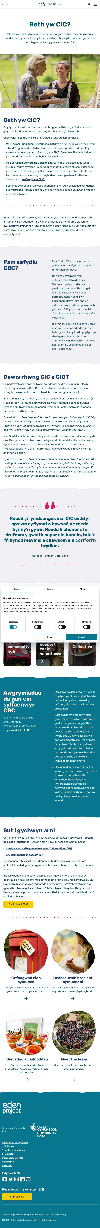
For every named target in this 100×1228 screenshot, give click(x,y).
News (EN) (7, 1165)
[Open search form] (89, 4)
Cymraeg (6, 4)
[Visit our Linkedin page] (22, 1179)
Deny (49, 637)
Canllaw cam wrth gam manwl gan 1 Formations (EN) (39, 848)
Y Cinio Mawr (8, 1146)
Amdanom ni (8, 1161)
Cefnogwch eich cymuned (15, 1142)
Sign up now (17, 1196)
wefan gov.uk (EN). (33, 179)
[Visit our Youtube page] (28, 1179)
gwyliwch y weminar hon (18, 225)
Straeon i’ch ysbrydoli (12, 1158)
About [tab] (83, 589)
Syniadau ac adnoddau (13, 1150)
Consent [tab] (17, 589)
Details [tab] (50, 589)
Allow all (81, 637)
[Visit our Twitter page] (10, 1179)
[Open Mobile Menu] (95, 4)
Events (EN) (7, 1154)
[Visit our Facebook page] (4, 1179)
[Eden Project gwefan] (13, 1110)
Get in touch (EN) (18, 904)
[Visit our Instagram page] (16, 1179)
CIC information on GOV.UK (22, 854)
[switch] (37, 627)
